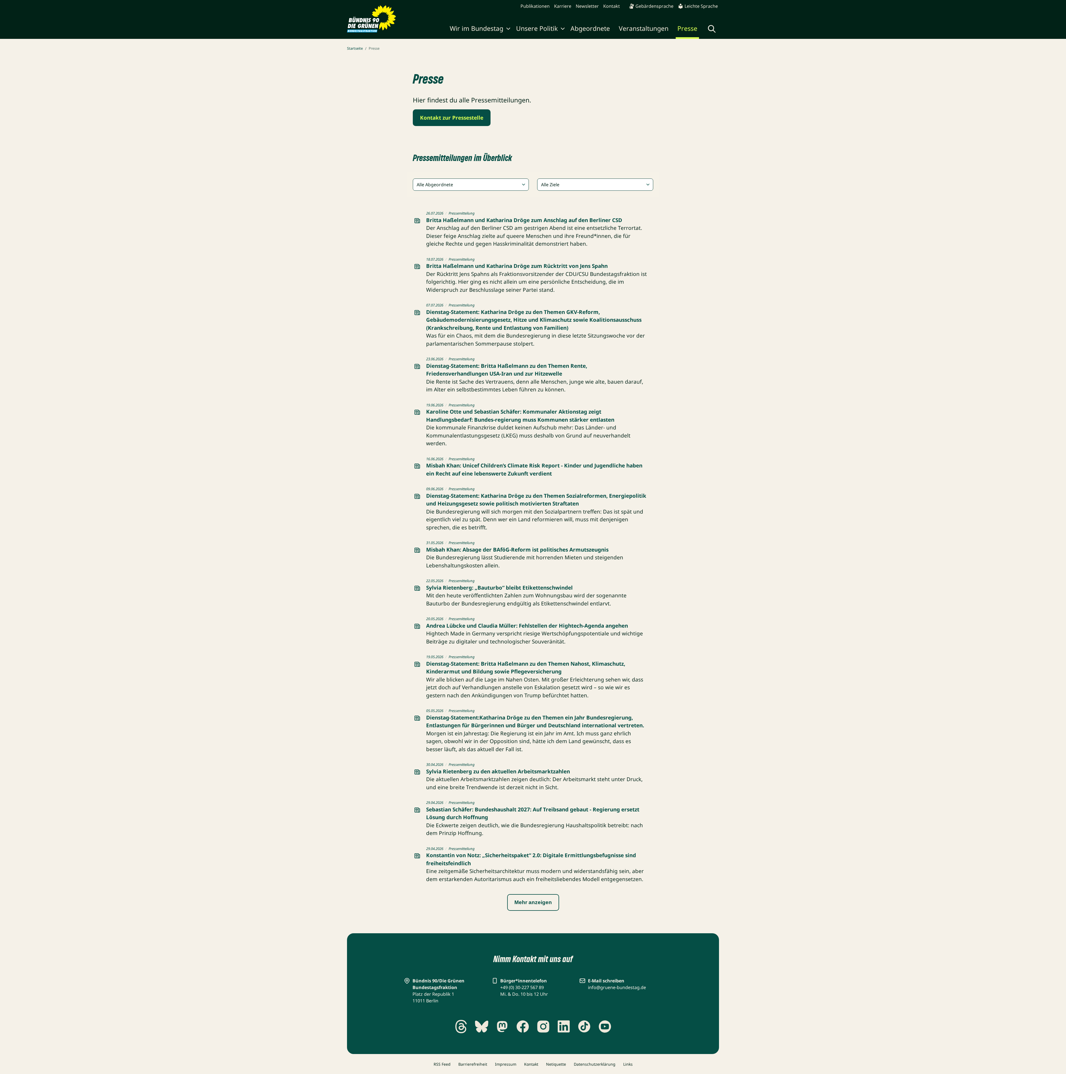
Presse (687, 28)
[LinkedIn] (564, 1026)
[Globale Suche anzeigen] (712, 29)
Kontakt (611, 6)
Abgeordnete (590, 28)
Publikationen (535, 6)
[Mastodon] (502, 1026)
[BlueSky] (482, 1026)
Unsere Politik (537, 28)
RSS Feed (442, 1064)
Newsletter (587, 6)
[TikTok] (584, 1026)
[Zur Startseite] (371, 18)
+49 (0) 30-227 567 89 (522, 987)
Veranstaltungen (643, 28)
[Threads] (461, 1026)
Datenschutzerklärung (594, 1064)
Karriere (562, 6)
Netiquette (556, 1064)
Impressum (505, 1064)
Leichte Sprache (701, 6)
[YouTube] (605, 1026)
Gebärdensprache (654, 6)
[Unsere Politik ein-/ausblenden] (562, 29)
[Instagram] (543, 1026)
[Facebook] (523, 1026)
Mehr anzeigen (533, 902)
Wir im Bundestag (476, 28)
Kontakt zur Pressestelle (451, 117)
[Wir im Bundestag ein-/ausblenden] (508, 29)
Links (628, 1064)
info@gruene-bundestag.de (617, 987)
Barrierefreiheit (472, 1064)
